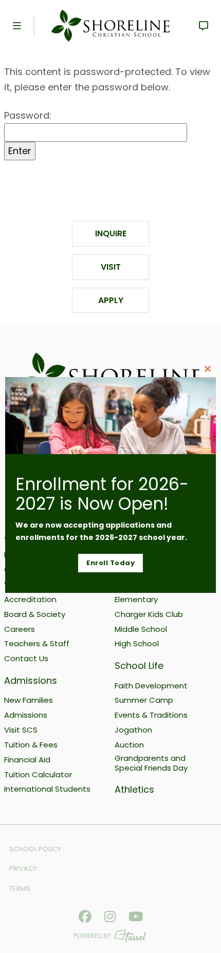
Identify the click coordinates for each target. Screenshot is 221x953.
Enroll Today (110, 563)
